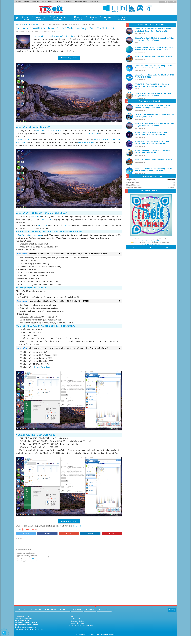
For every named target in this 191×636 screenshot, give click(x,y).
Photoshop (60, 18)
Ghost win (66, 225)
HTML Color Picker (77, 623)
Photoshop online (81, 2)
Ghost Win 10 (56, 130)
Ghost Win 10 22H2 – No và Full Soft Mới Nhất (153, 56)
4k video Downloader (42, 367)
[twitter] (174, 2)
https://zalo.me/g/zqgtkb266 (150, 241)
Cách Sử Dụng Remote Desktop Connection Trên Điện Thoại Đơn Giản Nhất (154, 115)
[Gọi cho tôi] (2, 632)
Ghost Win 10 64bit (86, 142)
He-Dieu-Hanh (26, 24)
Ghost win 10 (92, 133)
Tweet (27, 534)
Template (36, 609)
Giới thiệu (18, 2)
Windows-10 (36, 24)
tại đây (33, 559)
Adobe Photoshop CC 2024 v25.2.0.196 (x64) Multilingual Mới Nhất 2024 (152, 151)
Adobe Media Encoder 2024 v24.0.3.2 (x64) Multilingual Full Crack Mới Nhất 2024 (152, 85)
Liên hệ (26, 2)
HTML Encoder (76, 619)
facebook (77, 526)
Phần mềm (51, 609)
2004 (78, 634)
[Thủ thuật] (114, 9)
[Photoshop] (123, 9)
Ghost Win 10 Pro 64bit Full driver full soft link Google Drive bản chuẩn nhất (154, 39)
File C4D (64, 609)
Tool (93, 18)
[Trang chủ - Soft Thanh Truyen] (17, 18)
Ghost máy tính (35, 235)
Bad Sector (46, 219)
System (78, 18)
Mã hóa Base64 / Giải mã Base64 (82, 625)
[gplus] (170, 2)
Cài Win (21, 235)
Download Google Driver (69, 58)
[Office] (148, 9)
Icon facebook (47, 2)
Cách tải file (94, 2)
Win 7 (37, 130)
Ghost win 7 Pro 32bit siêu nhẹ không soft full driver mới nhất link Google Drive (153, 67)
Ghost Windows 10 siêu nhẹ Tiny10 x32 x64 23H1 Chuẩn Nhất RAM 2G (59, 301)
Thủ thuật (22, 609)
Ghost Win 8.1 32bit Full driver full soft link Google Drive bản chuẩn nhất (153, 94)
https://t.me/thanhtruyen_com (151, 244)
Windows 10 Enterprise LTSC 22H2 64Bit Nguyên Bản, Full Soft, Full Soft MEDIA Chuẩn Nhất (68, 348)
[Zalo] (151, 215)
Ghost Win (36, 216)
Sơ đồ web (35, 2)
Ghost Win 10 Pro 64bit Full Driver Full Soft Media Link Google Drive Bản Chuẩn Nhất (153, 30)
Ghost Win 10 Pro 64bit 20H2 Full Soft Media (54, 36)
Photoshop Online (77, 621)
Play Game (105, 609)
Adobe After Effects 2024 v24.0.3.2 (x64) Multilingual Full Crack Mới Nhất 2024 (151, 133)
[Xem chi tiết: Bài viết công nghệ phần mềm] (130, 31)
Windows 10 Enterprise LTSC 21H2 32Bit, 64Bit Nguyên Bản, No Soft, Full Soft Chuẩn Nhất (67, 254)
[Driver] (131, 9)
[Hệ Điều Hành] (106, 9)
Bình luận (58, 2)
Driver (41, 18)
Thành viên (68, 2)
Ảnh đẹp (90, 609)
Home (17, 24)
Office (121, 18)
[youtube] (165, 2)
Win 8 (44, 130)
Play (107, 18)
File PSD (77, 609)
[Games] (140, 9)
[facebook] (161, 2)
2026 (82, 634)
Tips (25, 18)
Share (48, 534)
